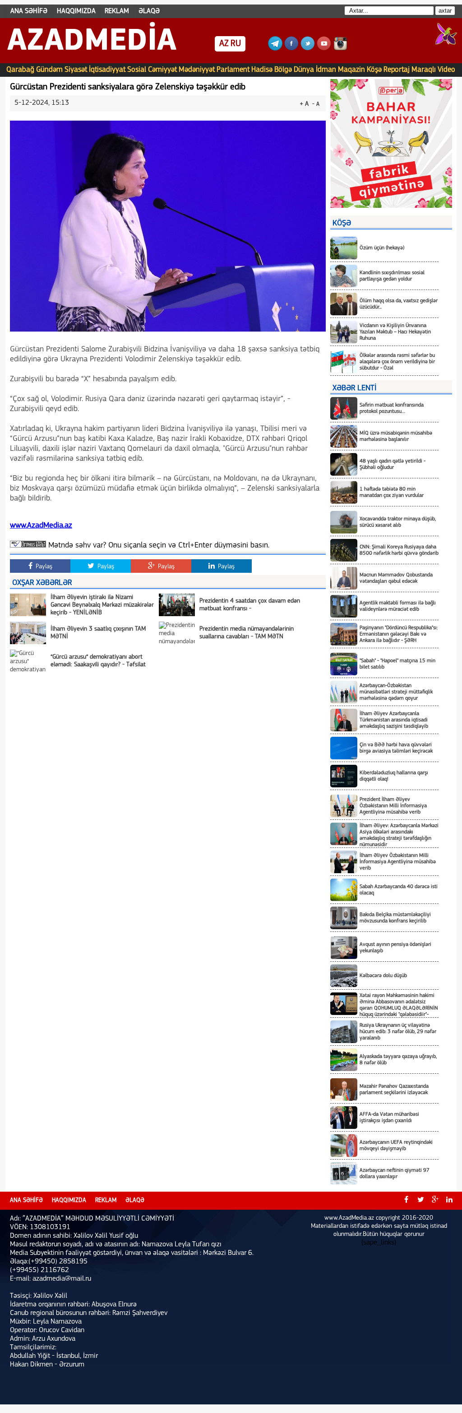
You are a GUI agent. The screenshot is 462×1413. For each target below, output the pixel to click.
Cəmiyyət (162, 70)
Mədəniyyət (197, 70)
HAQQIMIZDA (76, 11)
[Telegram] (275, 48)
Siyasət (76, 70)
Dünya (304, 70)
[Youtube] (324, 48)
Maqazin (351, 70)
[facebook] (406, 1201)
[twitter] (420, 1201)
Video (446, 70)
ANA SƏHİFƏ (28, 11)
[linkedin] (449, 1201)
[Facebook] (291, 48)
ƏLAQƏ (149, 11)
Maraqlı (423, 70)
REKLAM (117, 11)
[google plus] (435, 1201)
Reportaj (396, 70)
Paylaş (43, 566)
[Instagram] (340, 48)
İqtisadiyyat (107, 70)
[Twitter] (307, 48)
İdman (326, 70)
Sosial (136, 70)
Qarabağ (20, 70)
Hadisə (262, 70)
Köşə (374, 70)
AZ (224, 43)
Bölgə (283, 70)
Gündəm (49, 70)
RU (236, 43)
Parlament (233, 70)
